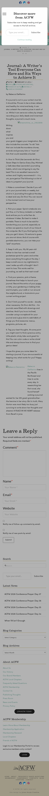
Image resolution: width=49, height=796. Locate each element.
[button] (4, 14)
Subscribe (35, 32)
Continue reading (24, 39)
